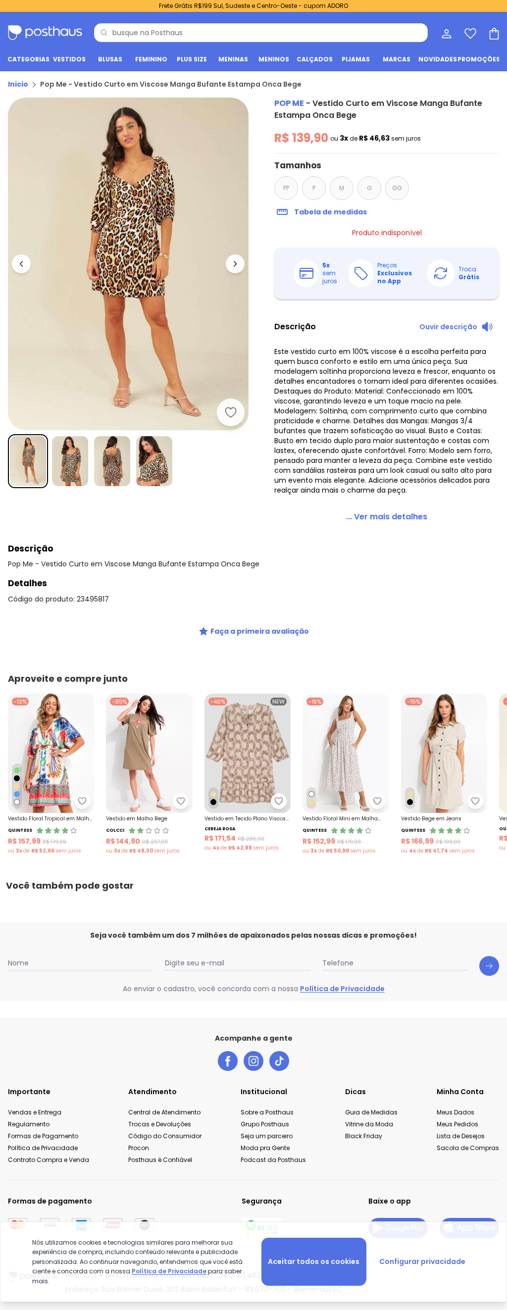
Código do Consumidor (165, 1136)
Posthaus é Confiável (160, 1160)
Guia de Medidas (371, 1112)
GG (397, 188)
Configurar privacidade (422, 1261)
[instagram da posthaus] (253, 1061)
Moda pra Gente (265, 1148)
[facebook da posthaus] (228, 1061)
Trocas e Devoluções (159, 1124)
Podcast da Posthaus (273, 1160)
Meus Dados (455, 1112)
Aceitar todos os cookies (313, 1261)
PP (286, 188)
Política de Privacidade (342, 989)
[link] (386, 517)
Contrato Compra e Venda (48, 1160)
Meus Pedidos (457, 1124)
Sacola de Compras (468, 1148)
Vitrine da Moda (369, 1124)
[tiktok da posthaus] (279, 1061)
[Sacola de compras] (493, 33)
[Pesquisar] (104, 33)
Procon (138, 1148)
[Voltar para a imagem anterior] (21, 263)
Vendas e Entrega (34, 1112)
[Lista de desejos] (469, 33)
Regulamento (29, 1124)
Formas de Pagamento (43, 1136)
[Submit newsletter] (489, 966)
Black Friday (363, 1136)
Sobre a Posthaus (267, 1112)
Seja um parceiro (267, 1136)
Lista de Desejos (461, 1136)
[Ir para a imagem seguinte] (235, 263)
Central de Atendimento (164, 1112)
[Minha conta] (446, 33)
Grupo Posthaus (265, 1124)
